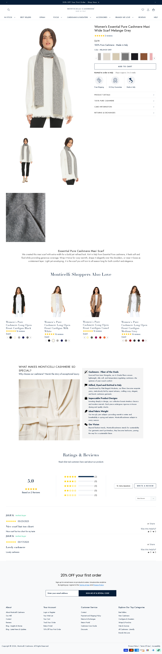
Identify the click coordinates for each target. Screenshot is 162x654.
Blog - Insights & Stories (14, 626)
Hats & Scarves (124, 626)
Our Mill (9, 616)
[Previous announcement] (6, 2)
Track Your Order (50, 622)
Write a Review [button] (145, 486)
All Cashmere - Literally (126, 629)
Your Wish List (48, 616)
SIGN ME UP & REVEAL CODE (97, 593)
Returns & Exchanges (88, 619)
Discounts (84, 629)
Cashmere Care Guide (89, 626)
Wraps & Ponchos (125, 622)
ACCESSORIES (101, 17)
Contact (8, 619)
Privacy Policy (133, 646)
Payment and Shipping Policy (91, 616)
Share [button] (152, 523)
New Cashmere (124, 616)
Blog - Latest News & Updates (16, 629)
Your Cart (47, 619)
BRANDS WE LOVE (123, 17)
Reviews (8, 622)
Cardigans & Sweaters (126, 619)
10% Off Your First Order (52, 629)
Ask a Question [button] (124, 486)
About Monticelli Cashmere (15, 612)
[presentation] (96, 58)
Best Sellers (122, 612)
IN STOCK (8, 17)
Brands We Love (124, 633)
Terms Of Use (145, 646)
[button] (8, 9)
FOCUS (56, 17)
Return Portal (48, 626)
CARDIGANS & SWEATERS (77, 17)
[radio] (107, 57)
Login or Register (49, 612)
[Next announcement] (155, 2)
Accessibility (156, 646)
